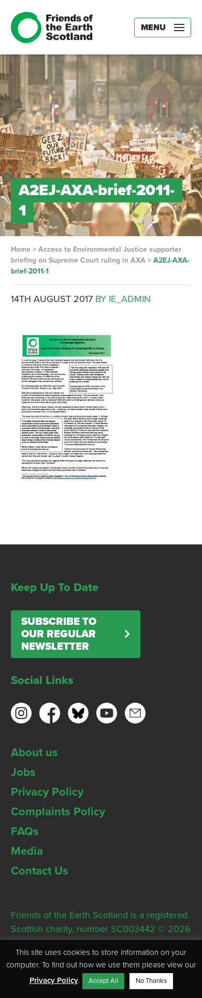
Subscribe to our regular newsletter (58, 634)
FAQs (25, 831)
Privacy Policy (47, 792)
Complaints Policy (58, 811)
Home (21, 249)
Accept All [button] (103, 981)
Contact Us (39, 871)
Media (27, 851)
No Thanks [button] (151, 981)
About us (34, 752)
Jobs (23, 772)
